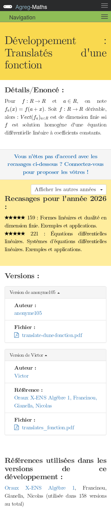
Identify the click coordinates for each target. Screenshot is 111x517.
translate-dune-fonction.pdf (50, 335)
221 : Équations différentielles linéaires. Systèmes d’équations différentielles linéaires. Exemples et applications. (55, 241)
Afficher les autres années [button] (67, 189)
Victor (21, 375)
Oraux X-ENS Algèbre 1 (40, 487)
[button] (55, 293)
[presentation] (34, 101)
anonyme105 (28, 313)
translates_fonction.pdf (46, 427)
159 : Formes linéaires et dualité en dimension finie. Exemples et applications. (55, 221)
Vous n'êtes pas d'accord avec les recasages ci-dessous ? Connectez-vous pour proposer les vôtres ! (55, 164)
